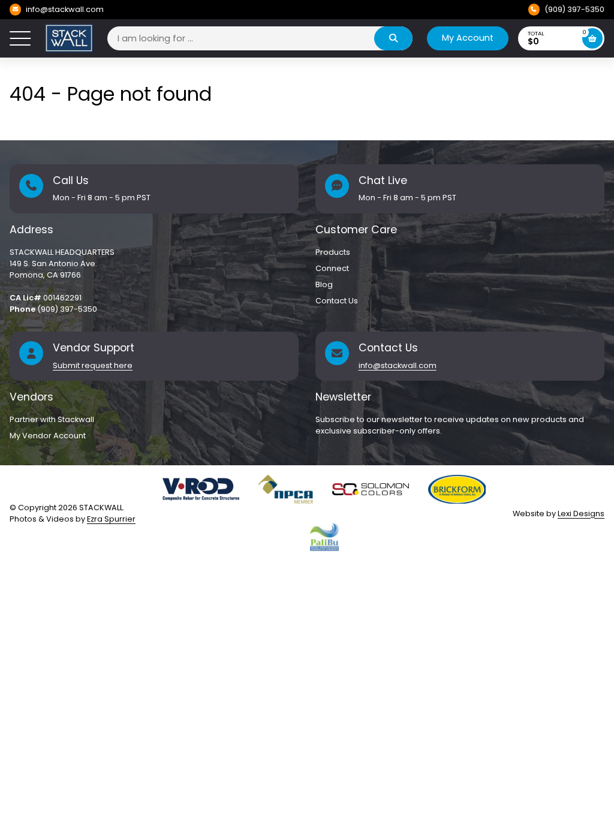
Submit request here (93, 365)
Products (332, 252)
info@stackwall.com (65, 9)
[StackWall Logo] (69, 38)
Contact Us (336, 301)
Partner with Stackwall (52, 419)
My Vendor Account (48, 435)
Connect (332, 268)
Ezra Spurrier (111, 519)
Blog (324, 284)
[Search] (393, 38)
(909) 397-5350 (574, 9)
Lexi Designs (581, 513)
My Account (467, 38)
